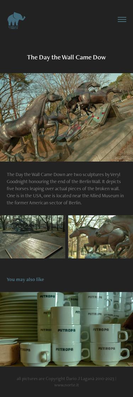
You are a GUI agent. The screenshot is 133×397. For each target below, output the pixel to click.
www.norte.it (66, 385)
